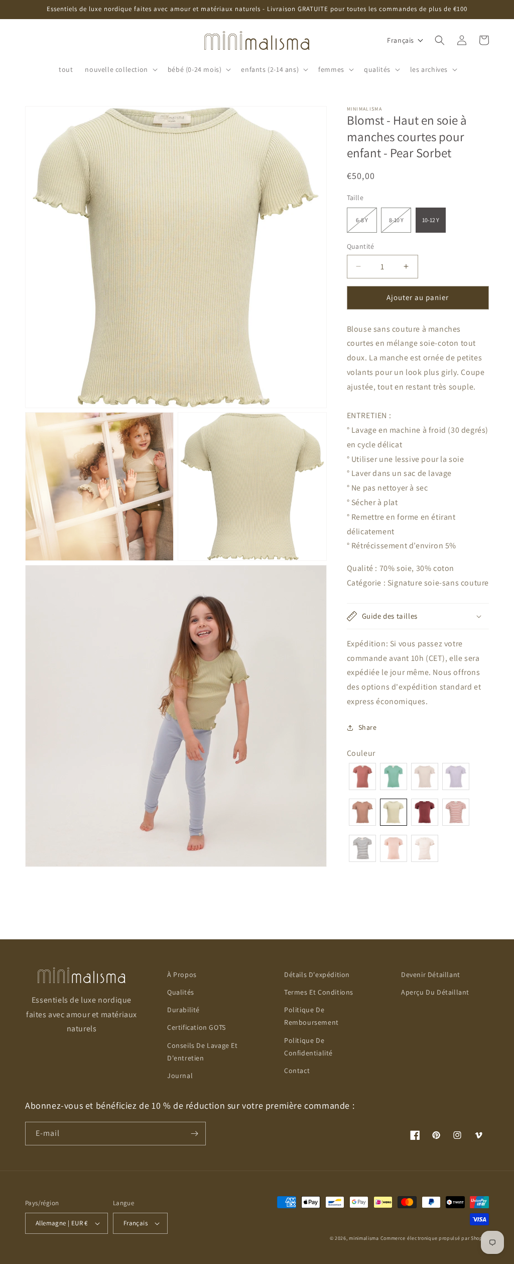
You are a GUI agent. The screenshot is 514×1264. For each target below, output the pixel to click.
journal (180, 1075)
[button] (120, 69)
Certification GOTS (196, 1027)
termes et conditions (318, 992)
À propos (182, 974)
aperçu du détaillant (435, 992)
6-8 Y (366, 224)
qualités (180, 992)
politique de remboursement (311, 1016)
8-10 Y (400, 224)
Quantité (360, 246)
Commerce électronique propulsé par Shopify (434, 1238)
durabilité (183, 1009)
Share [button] (367, 727)
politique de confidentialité (308, 1046)
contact (297, 1070)
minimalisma (364, 1238)
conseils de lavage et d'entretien (202, 1051)
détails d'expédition (317, 974)
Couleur (361, 753)
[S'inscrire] (194, 1133)
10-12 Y (430, 220)
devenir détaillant (430, 974)
